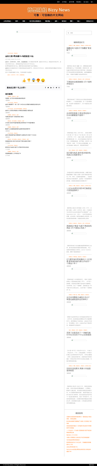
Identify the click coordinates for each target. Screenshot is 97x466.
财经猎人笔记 (88, 45)
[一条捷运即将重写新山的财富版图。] (79, 268)
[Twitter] (48, 88)
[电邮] (59, 88)
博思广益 (75, 294)
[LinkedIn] (51, 88)
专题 (70, 150)
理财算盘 (75, 110)
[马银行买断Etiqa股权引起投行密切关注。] (79, 340)
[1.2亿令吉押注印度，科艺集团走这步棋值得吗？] (79, 195)
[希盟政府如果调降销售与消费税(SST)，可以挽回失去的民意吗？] (79, 304)
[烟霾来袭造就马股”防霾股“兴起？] (79, 55)
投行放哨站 (14, 121)
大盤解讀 (9, 96)
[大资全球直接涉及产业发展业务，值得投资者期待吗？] (79, 120)
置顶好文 (16, 53)
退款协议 (91, 465)
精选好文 (19, 139)
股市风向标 (87, 79)
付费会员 (9, 121)
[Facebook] (45, 88)
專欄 (74, 45)
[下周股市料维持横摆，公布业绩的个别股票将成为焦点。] (79, 89)
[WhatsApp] (53, 88)
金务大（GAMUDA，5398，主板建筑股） (16, 74)
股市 (18, 96)
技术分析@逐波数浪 (18, 108)
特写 (77, 150)
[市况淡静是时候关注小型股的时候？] (79, 376)
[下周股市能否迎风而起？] (79, 233)
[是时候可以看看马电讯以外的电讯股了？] (79, 160)
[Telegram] (56, 88)
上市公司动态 (10, 53)
